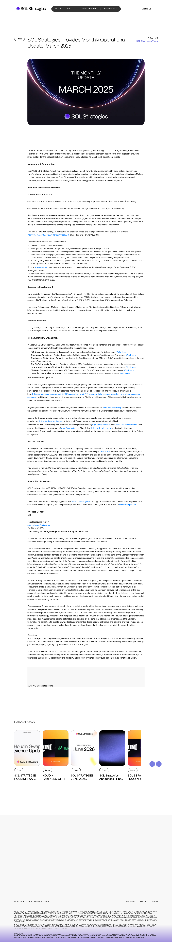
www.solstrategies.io (81, 502)
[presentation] (152, 764)
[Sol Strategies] (31, 9)
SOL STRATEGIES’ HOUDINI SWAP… (25, 777)
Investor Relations (89, 9)
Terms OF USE (129, 902)
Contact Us (146, 9)
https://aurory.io (68, 428)
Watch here (121, 352)
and (112, 408)
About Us (71, 9)
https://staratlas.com (101, 428)
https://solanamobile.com (50, 422)
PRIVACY (142, 902)
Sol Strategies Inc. (45, 685)
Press (19, 38)
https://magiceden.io (101, 425)
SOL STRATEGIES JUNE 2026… (82, 777)
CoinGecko (105, 452)
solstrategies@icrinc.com (38, 525)
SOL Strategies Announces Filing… (111, 777)
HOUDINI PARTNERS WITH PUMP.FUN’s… (54, 779)
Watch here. (131, 355)
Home (58, 9)
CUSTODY (154, 902)
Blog (65, 853)
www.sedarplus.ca (127, 505)
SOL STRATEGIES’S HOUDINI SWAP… (140, 777)
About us (67, 844)
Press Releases (110, 9)
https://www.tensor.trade (125, 425)
